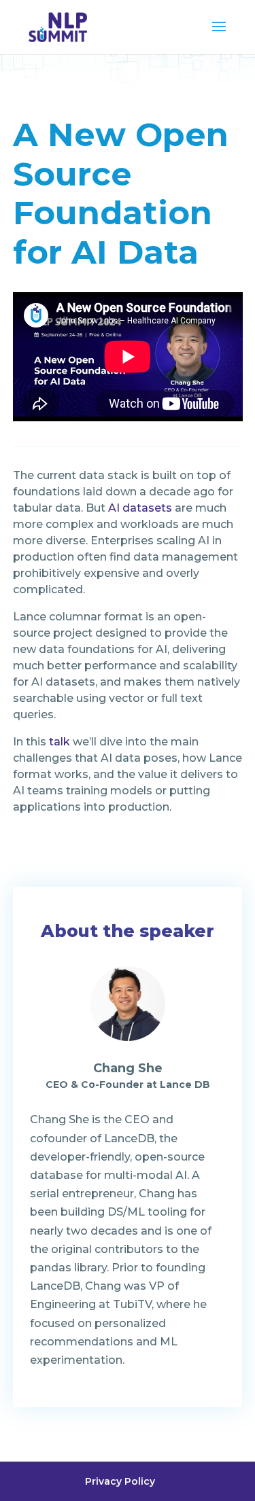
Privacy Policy (120, 1481)
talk (59, 741)
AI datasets (140, 507)
